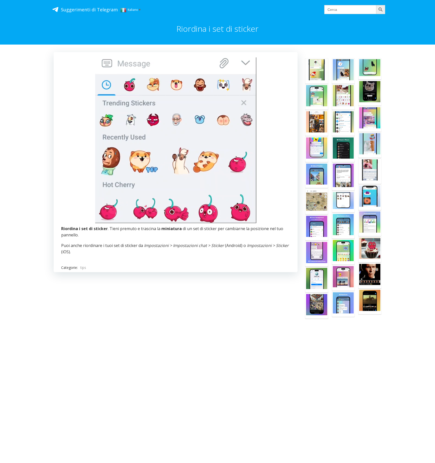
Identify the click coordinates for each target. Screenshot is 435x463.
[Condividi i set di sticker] (369, 69)
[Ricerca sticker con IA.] (343, 252)
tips (83, 267)
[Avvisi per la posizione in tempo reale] (316, 201)
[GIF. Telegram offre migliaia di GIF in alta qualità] (369, 119)
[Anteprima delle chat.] (343, 123)
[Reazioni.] (343, 304)
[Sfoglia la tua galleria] (343, 71)
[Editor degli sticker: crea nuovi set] (369, 93)
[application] (175, 140)
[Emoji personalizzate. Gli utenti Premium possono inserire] (316, 254)
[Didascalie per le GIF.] (316, 149)
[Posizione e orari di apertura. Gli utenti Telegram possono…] (343, 177)
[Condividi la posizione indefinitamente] (316, 97)
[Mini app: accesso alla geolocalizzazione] (316, 280)
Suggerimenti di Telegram (89, 10)
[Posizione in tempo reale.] (316, 71)
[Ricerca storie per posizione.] (316, 306)
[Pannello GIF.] (369, 171)
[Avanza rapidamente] (369, 145)
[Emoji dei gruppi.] (369, 223)
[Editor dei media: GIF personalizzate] (369, 276)
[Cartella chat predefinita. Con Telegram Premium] (316, 227)
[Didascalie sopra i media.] (343, 278)
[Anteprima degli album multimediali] (316, 175)
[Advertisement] (205, 354)
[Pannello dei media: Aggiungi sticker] (369, 249)
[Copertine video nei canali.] (369, 301)
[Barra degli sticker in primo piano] (343, 97)
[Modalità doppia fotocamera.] (343, 226)
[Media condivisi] (316, 123)
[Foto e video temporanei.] (369, 197)
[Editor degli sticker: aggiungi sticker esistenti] (343, 201)
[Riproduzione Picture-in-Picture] (343, 149)
